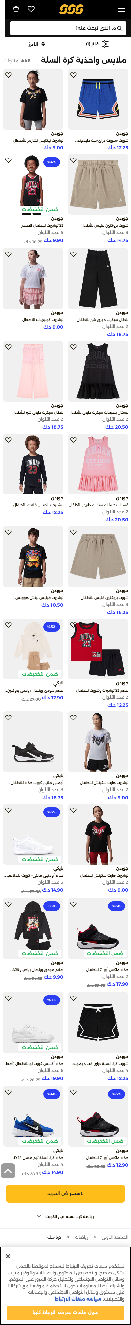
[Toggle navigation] (121, 9)
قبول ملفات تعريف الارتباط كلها (66, 1312)
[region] (65, 1286)
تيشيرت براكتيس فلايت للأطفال (38, 505)
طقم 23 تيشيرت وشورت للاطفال (102, 690)
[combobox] (68, 28)
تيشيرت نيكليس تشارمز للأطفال (38, 140)
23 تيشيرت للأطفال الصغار (42, 225)
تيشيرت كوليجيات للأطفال (42, 319)
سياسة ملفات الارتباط (78, 1299)
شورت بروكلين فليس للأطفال (104, 225)
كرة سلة (54, 1237)
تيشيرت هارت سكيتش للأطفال (104, 782)
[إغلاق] (8, 1256)
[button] (97, 44)
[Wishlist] (31, 9)
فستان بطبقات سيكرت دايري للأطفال (98, 412)
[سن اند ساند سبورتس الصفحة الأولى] (71, 9)
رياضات (81, 1237)
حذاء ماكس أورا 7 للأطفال (107, 969)
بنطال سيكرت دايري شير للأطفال (102, 319)
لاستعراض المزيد (65, 1193)
